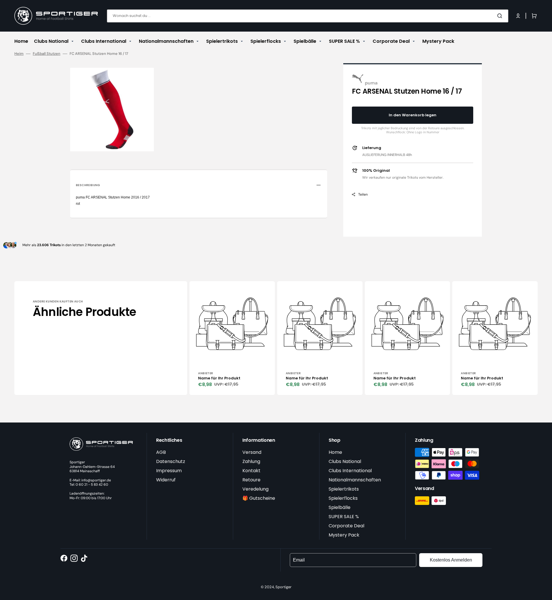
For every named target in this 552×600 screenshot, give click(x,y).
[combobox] (307, 15)
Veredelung (255, 489)
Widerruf (166, 479)
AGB (161, 452)
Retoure (251, 479)
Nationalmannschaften (355, 479)
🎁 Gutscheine (258, 498)
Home (335, 452)
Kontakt (251, 470)
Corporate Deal (346, 525)
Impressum (169, 470)
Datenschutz (170, 461)
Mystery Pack (344, 535)
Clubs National (345, 461)
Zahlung (251, 461)
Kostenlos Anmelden (451, 559)
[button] (518, 15)
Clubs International (350, 470)
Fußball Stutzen (46, 53)
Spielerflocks (343, 498)
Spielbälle (339, 507)
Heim (19, 53)
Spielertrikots (344, 489)
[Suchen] (500, 15)
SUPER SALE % (344, 516)
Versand (251, 452)
